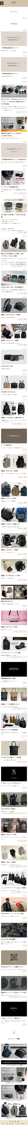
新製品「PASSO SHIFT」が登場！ (11, 315)
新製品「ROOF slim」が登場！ (10, 471)
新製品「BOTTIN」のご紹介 (9, 627)
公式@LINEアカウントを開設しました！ (13, 967)
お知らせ (24, 52)
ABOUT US (12, 1123)
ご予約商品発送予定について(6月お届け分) (13, 159)
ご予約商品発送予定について (9, 48)
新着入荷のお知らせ (7, 601)
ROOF (25, 866)
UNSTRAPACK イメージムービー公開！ (12, 913)
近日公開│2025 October (8, 392)
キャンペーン (24, 112)
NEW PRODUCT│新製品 (22, 232)
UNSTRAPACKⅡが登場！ (8, 809)
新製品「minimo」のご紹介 (9, 834)
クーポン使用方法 (6, 445)
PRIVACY (23, 1123)
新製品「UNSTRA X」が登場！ (10, 550)
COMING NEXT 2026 (7, 366)
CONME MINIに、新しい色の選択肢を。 (12, 287)
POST (4, 1123)
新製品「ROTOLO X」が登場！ (10, 340)
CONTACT (18, 1123)
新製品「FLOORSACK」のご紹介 (11, 575)
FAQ (7, 1123)
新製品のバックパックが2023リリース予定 (13, 992)
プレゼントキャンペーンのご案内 (11, 653)
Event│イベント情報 (17, 193)
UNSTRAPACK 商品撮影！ (8, 939)
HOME (23, 17)
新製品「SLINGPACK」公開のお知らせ (12, 417)
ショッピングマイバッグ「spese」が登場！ (14, 888)
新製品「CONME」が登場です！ (10, 524)
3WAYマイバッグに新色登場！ (10, 730)
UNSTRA (18, 813)
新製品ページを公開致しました (10, 704)
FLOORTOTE (18, 657)
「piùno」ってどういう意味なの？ (11, 1018)
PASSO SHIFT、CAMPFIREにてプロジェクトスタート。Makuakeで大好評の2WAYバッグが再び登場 (13, 101)
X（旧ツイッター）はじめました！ (11, 783)
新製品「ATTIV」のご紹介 (9, 498)
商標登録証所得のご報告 (8, 678)
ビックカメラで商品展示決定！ (10, 187)
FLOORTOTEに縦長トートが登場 (11, 757)
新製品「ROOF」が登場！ (8, 862)
